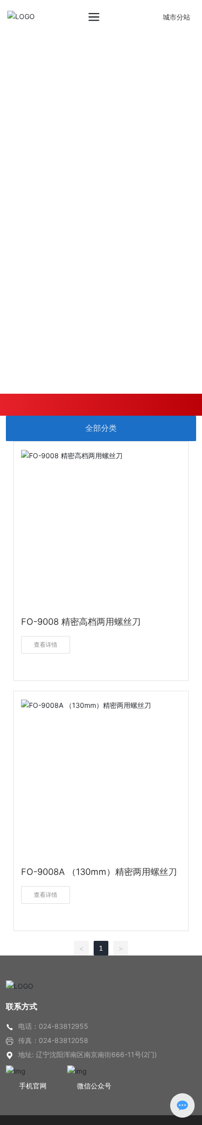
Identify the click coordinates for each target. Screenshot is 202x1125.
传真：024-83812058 (53, 1040)
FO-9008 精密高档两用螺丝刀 (81, 621)
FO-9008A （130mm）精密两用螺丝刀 (99, 872)
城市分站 (176, 17)
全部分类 (101, 428)
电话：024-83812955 (53, 1026)
